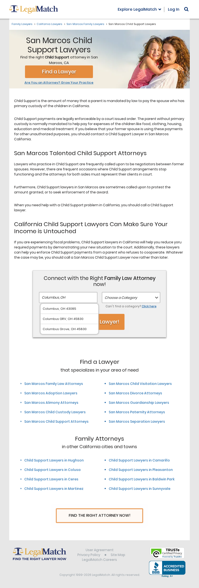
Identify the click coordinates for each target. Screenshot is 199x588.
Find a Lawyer (59, 71)
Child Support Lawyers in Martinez (53, 488)
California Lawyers (49, 24)
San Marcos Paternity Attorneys (137, 412)
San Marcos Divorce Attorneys (135, 393)
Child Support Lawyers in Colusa (52, 469)
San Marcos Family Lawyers (85, 24)
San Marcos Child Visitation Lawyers (140, 383)
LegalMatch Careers (99, 559)
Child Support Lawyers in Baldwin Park (141, 479)
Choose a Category (121, 297)
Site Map (118, 554)
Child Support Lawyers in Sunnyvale (139, 488)
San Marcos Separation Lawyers (137, 421)
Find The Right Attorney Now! (100, 515)
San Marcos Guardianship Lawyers (139, 402)
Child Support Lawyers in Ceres (51, 479)
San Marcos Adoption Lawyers (50, 393)
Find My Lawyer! (99, 321)
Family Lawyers (22, 24)
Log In (173, 9)
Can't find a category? (131, 306)
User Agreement (100, 550)
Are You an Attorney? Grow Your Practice (59, 82)
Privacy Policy (88, 554)
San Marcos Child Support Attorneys (56, 421)
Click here (149, 306)
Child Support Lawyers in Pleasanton (141, 469)
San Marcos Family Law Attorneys (53, 383)
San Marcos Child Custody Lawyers (55, 412)
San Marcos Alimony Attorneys (51, 402)
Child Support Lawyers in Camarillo (139, 460)
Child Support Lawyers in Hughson (54, 460)
